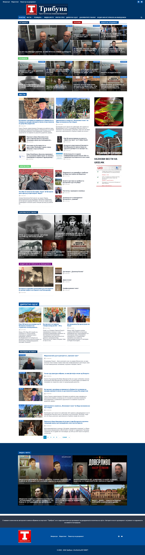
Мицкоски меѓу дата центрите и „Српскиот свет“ (61, 356)
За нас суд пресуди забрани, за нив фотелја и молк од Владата (66, 373)
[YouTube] (141, 2)
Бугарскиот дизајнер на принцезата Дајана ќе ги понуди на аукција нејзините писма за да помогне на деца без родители (36, 122)
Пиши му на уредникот (28, 2)
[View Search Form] (141, 17)
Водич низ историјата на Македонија (111, 17)
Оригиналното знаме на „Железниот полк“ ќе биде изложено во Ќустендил (72, 121)
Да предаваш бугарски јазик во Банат (78, 325)
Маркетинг (15, 2)
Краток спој (60, 17)
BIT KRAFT (84, 550)
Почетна (22, 17)
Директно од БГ (72, 17)
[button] (20, 40)
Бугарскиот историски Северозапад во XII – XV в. (52, 325)
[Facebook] (138, 2)
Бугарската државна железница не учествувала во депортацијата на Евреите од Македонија (36, 289)
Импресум (6, 2)
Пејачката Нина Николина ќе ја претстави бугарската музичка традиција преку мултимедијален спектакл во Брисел (66, 422)
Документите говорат (87, 17)
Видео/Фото (49, 17)
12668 (65, 437)
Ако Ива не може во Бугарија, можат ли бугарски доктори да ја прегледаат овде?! (36, 192)
